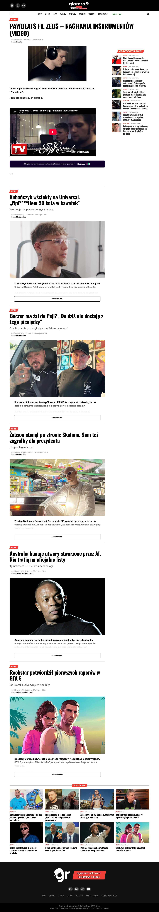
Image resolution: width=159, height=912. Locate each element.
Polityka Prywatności (109, 895)
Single (47, 14)
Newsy (40, 14)
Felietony (72, 14)
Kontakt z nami (116, 14)
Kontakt (70, 895)
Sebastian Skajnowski (24, 573)
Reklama (61, 895)
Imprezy (91, 14)
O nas (44, 895)
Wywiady (63, 14)
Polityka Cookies (92, 895)
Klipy (55, 14)
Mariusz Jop (21, 217)
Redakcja (19, 42)
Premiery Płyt (103, 14)
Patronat (52, 895)
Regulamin (79, 895)
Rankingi (82, 14)
